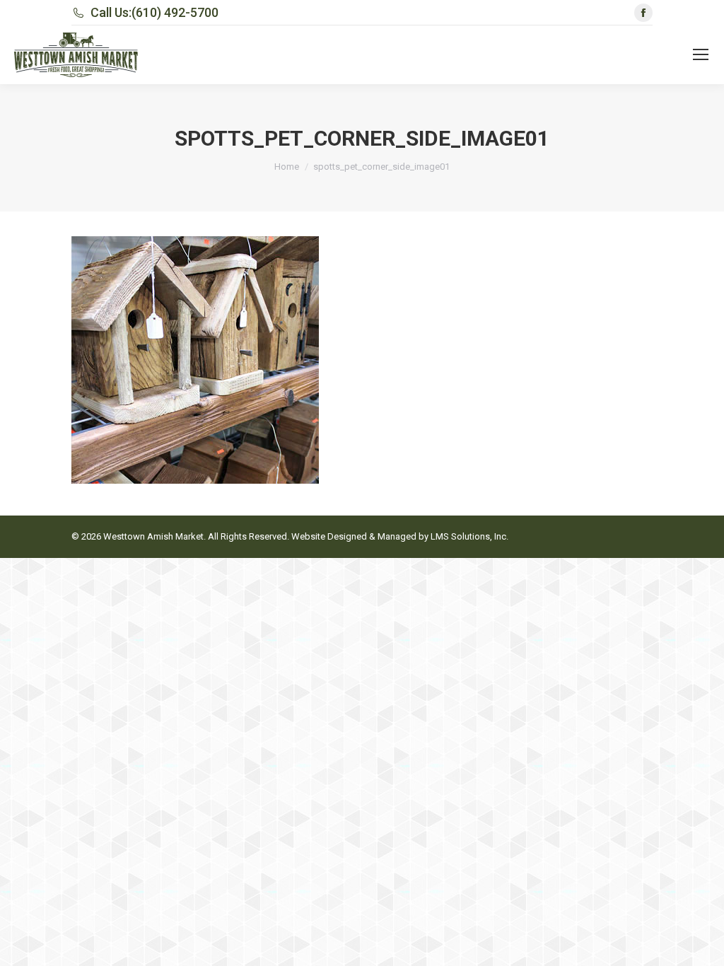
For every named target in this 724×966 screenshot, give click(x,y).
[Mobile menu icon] (700, 54)
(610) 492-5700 (175, 12)
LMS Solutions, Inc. (469, 536)
